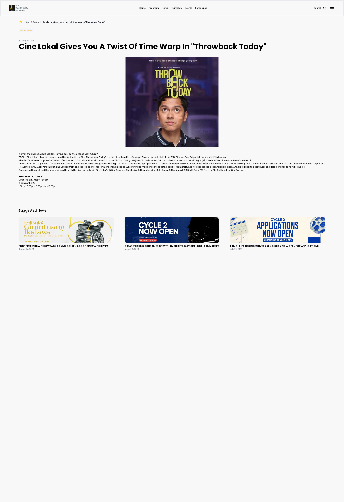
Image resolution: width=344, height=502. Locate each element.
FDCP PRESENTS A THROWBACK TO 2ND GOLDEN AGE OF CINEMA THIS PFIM (63, 246)
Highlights (176, 8)
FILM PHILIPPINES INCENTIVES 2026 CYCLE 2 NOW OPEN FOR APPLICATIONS (274, 246)
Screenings (201, 8)
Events (188, 8)
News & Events (32, 22)
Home (142, 8)
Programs (154, 8)
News (165, 8)
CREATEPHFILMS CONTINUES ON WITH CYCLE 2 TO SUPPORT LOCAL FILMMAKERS (172, 246)
